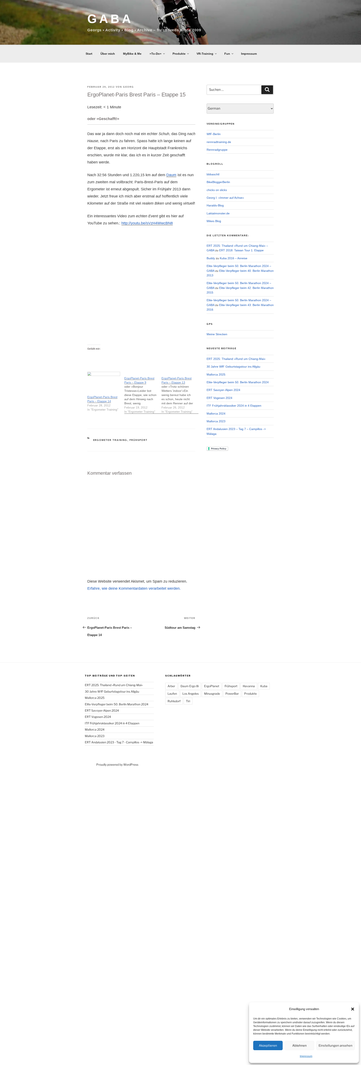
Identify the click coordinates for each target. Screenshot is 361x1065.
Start (89, 53)
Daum (171, 175)
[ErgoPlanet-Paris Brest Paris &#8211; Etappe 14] (103, 381)
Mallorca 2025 (216, 374)
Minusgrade (212, 693)
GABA (110, 18)
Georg (128, 87)
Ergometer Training (110, 440)
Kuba (263, 686)
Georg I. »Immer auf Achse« (225, 197)
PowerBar (232, 693)
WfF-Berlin (214, 134)
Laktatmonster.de (218, 213)
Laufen (172, 693)
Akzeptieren (268, 1045)
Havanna (249, 686)
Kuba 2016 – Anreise (233, 258)
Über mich (107, 53)
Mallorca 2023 (216, 421)
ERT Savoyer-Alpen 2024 (223, 390)
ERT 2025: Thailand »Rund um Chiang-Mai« (236, 358)
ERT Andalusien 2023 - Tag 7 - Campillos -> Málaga (119, 742)
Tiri (188, 701)
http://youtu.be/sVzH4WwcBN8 (147, 223)
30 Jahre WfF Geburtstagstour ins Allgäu (233, 366)
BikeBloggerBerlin (218, 182)
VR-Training (205, 53)
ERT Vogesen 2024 (219, 398)
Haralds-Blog (215, 205)
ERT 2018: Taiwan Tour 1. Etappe (241, 250)
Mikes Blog (214, 221)
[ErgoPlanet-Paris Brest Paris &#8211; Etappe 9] (142, 393)
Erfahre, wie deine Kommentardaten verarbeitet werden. (134, 588)
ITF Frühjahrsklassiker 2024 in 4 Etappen (234, 405)
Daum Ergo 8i (189, 686)
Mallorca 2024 (216, 413)
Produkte (179, 53)
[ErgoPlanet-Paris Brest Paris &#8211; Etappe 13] (179, 393)
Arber (171, 686)
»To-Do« (155, 53)
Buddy (211, 258)
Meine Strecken (217, 334)
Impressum (306, 1056)
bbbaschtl (213, 174)
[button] (353, 1009)
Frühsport (139, 440)
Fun (227, 53)
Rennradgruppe (217, 149)
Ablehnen (299, 1045)
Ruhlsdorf (174, 701)
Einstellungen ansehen (335, 1045)
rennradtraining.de (219, 142)
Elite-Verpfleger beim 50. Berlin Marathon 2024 (238, 382)
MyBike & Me (132, 53)
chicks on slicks (217, 190)
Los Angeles (190, 693)
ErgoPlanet (211, 686)
